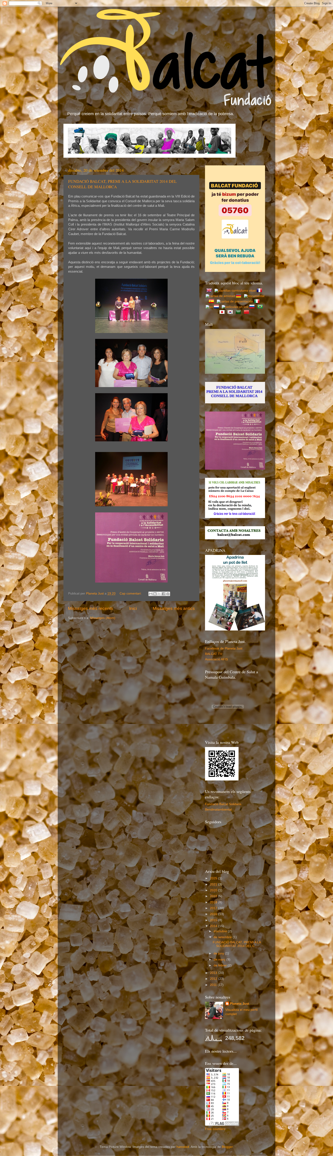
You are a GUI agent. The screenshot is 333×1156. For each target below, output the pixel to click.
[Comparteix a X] (159, 594)
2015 (214, 920)
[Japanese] (223, 312)
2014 (214, 926)
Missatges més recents (90, 608)
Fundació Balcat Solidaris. (223, 804)
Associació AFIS (216, 659)
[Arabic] (239, 312)
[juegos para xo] (209, 307)
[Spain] (212, 301)
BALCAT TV (213, 654)
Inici (133, 608)
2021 (214, 884)
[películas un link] (235, 307)
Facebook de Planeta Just (223, 648)
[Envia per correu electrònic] (150, 594)
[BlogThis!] (155, 594)
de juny (219, 953)
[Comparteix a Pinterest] (168, 594)
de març (220, 959)
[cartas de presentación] (235, 301)
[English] (210, 290)
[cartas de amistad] (220, 296)
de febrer (221, 965)
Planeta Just (239, 1003)
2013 (214, 973)
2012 (214, 978)
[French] (260, 290)
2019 (214, 896)
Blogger (227, 1147)
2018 (214, 902)
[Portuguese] (261, 307)
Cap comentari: (131, 593)
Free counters (215, 1129)
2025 (214, 878)
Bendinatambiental (218, 809)
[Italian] (257, 301)
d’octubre (221, 931)
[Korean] (231, 312)
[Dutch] (217, 307)
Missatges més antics (174, 608)
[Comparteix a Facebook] (163, 594)
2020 (214, 890)
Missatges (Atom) (102, 618)
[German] (239, 296)
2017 (214, 908)
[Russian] (252, 307)
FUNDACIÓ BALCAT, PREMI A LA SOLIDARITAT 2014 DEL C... (237, 944)
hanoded (182, 1147)
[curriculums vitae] (235, 290)
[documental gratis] (254, 296)
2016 (214, 914)
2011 (214, 985)
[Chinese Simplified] (247, 312)
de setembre (223, 937)
